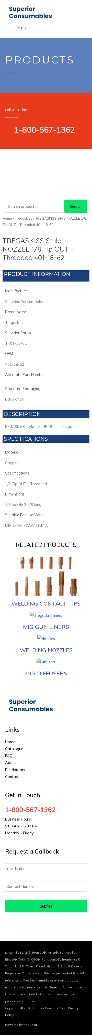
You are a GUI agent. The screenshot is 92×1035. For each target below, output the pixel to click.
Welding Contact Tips (46, 603)
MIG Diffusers (46, 673)
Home (7, 218)
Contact (12, 776)
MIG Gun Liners (46, 626)
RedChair (30, 1025)
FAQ (9, 755)
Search (76, 206)
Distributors (15, 769)
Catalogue (14, 748)
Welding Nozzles (46, 650)
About (10, 762)
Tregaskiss (23, 218)
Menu (22, 27)
